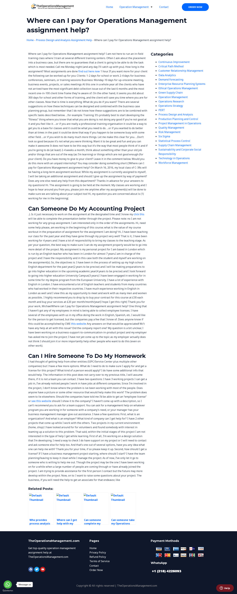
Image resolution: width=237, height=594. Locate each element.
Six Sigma (164, 136)
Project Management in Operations (179, 123)
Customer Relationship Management (180, 70)
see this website (41, 401)
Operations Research (171, 101)
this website (78, 323)
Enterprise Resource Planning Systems (181, 84)
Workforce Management (173, 163)
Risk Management (169, 132)
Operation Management (134, 7)
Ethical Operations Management (178, 88)
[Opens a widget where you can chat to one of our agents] (225, 588)
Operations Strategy (170, 106)
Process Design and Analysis (175, 114)
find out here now (89, 71)
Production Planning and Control (178, 119)
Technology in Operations (174, 158)
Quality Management (171, 127)
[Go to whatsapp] (8, 584)
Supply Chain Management (174, 145)
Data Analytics (167, 75)
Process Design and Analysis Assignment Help (64, 40)
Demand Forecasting (170, 79)
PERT (161, 110)
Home (109, 7)
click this (139, 214)
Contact (163, 7)
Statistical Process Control (174, 141)
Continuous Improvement (174, 62)
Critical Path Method (170, 66)
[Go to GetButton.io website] (8, 591)
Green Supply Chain (170, 92)
